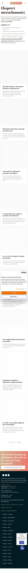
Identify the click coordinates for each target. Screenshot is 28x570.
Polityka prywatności (5, 504)
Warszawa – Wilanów (7, 560)
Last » (19, 442)
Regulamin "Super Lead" (6, 507)
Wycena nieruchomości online (13, 467)
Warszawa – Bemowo (7, 540)
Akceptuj (14, 292)
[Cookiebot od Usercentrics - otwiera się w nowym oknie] (21, 272)
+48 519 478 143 (15, 3)
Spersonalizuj (13, 296)
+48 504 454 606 (11, 488)
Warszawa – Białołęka (7, 563)
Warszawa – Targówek (8, 537)
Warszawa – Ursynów (7, 547)
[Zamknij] (27, 533)
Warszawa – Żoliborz (7, 524)
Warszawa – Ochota (7, 543)
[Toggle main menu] (25, 3)
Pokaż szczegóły (20, 289)
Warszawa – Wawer (7, 556)
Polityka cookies (14, 504)
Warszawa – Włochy (7, 533)
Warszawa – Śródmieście (8, 530)
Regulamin (21, 504)
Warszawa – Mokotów (8, 514)
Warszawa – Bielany (7, 553)
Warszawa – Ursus (7, 550)
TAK (22, 542)
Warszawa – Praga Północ (8, 520)
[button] (22, 548)
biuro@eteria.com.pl (5, 485)
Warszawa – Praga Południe (9, 517)
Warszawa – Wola (6, 527)
